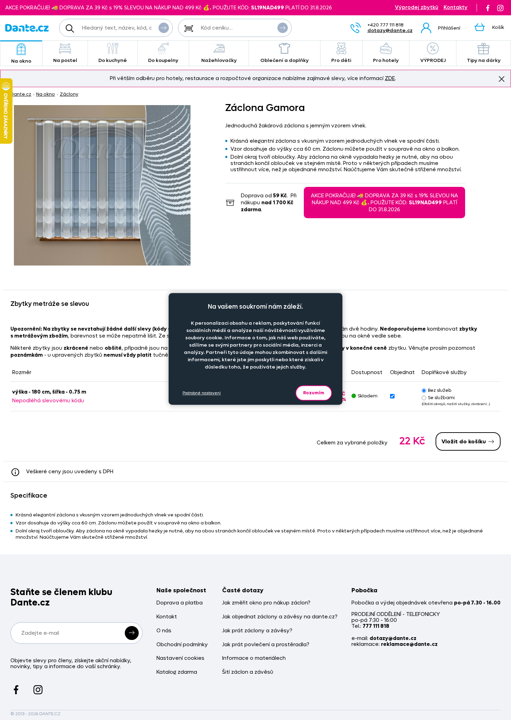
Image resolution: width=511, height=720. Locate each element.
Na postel (65, 60)
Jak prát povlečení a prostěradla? (265, 645)
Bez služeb (440, 390)
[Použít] (282, 28)
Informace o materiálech (254, 658)
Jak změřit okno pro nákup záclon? (266, 603)
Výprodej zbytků (416, 7)
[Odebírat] (132, 633)
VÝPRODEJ (433, 60)
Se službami (441, 398)
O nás (163, 631)
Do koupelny (163, 60)
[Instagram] (500, 7)
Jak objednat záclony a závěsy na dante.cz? (280, 617)
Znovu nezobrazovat (502, 79)
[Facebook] (487, 7)
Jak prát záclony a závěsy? (257, 631)
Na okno (21, 61)
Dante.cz (20, 94)
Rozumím (313, 393)
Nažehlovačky (219, 60)
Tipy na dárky (484, 60)
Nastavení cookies (180, 658)
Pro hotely (386, 60)
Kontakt (166, 617)
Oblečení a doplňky (284, 60)
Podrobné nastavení (201, 392)
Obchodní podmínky (182, 645)
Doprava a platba (179, 603)
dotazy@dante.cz (390, 30)
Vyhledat (164, 28)
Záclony (69, 94)
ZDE (390, 78)
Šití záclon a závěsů (247, 672)
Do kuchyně (112, 60)
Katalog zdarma (176, 672)
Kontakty (456, 7)
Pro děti (341, 60)
